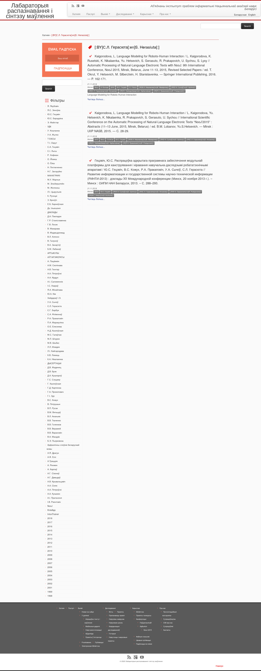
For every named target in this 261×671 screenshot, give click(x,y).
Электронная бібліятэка (91, 646)
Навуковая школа (115, 622)
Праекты (120, 612)
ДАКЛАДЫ (52, 212)
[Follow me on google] (78, 6)
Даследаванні (124, 14)
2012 (49, 542)
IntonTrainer (53, 514)
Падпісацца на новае (144, 644)
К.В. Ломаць (53, 355)
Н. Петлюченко (54, 167)
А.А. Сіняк (52, 485)
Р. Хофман (52, 154)
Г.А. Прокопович (55, 391)
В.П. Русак (52, 408)
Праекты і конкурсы (143, 615)
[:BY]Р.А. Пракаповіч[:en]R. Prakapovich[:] (169, 91)
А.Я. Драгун (53, 452)
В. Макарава (53, 228)
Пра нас (164, 14)
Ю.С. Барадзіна (55, 118)
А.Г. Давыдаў (53, 477)
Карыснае (146, 14)
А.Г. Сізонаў (53, 473)
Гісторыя (112, 633)
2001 (49, 587)
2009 (49, 554)
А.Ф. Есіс (51, 456)
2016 (49, 526)
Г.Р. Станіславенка (56, 220)
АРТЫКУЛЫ (53, 252)
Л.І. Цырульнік (54, 191)
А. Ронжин (52, 465)
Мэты (111, 612)
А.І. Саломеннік (55, 281)
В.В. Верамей (54, 428)
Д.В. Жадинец (54, 367)
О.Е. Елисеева (54, 326)
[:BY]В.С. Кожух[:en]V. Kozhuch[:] (101, 195)
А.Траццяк (52, 461)
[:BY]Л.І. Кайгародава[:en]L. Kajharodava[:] (135, 91)
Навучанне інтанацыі (93, 630)
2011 (49, 546)
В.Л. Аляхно (53, 236)
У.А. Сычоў (52, 301)
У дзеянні (85, 615)
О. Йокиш (52, 159)
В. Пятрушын (53, 404)
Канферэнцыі (141, 619)
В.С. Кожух (52, 399)
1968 (49, 595)
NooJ (49, 505)
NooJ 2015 (148, 630)
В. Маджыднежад (55, 232)
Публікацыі (99, 642)
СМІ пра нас (168, 622)
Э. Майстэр (53, 122)
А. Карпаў (52, 469)
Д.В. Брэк (51, 371)
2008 (49, 558)
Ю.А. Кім (51, 293)
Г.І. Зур (51, 395)
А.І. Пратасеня (54, 497)
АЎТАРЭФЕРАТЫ (55, 257)
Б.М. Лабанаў (54, 248)
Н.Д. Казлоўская (55, 330)
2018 (49, 518)
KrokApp (51, 509)
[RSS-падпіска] (73, 6)
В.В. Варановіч (54, 432)
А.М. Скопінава (54, 265)
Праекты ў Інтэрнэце (93, 637)
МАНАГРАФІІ (53, 175)
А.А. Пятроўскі (54, 273)
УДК (49, 126)
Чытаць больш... (96, 99)
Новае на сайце (88, 612)
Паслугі (90, 14)
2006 (49, 567)
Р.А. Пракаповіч (55, 318)
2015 (49, 530)
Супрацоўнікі (168, 626)
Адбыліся (143, 626)
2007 (49, 563)
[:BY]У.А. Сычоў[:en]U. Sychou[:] (183, 87)
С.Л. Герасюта (54, 306)
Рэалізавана (86, 642)
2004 (49, 575)
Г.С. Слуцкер (53, 379)
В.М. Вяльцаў (54, 412)
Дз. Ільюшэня (54, 208)
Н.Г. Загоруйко (54, 171)
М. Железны (53, 187)
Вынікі (105, 14)
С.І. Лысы (52, 150)
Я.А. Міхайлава (55, 289)
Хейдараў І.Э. (54, 297)
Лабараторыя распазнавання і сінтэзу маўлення (30, 10)
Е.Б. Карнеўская (55, 203)
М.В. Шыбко (53, 342)
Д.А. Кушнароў (54, 375)
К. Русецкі (52, 195)
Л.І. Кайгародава (55, 350)
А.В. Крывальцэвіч (56, 481)
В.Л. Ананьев (53, 416)
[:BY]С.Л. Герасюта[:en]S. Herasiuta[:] (103, 91)
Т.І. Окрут (52, 142)
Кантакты (166, 630)
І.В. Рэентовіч (54, 501)
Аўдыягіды (89, 633)
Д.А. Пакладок (54, 216)
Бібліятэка (140, 612)
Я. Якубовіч (53, 105)
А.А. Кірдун (52, 277)
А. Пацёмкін (53, 261)
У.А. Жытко (52, 134)
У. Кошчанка (53, 130)
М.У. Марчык (53, 179)
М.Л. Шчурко (53, 338)
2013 (49, 538)
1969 (49, 591)
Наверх (219, 665)
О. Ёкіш (51, 163)
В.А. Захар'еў (54, 244)
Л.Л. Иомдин (53, 346)
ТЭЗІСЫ (51, 138)
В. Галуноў (52, 240)
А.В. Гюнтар (53, 269)
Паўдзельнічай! (146, 622)
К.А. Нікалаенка (55, 359)
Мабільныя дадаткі (92, 626)
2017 (49, 522)
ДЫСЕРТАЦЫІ (54, 363)
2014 (49, 534)
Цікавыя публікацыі (143, 640)
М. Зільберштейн (55, 183)
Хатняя (76, 14)
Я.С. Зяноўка (53, 110)
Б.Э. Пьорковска (55, 440)
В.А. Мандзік (53, 436)
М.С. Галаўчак (54, 334)
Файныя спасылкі (142, 636)
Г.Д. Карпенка (54, 387)
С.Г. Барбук (53, 310)
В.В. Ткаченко (54, 420)
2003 (49, 579)
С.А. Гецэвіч (53, 146)
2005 (49, 571)
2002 (49, 583)
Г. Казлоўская (54, 383)
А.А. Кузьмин (53, 493)
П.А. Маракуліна (55, 322)
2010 (49, 550)
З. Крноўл (52, 199)
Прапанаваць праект (117, 615)
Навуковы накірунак (116, 619)
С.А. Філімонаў (54, 314)
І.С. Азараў (52, 285)
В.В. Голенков (54, 424)
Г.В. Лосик (52, 224)
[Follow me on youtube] (83, 6)
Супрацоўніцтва (169, 619)
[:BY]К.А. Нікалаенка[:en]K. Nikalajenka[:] (154, 87)
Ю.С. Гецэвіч (53, 114)
